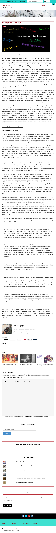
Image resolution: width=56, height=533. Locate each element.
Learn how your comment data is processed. (36, 416)
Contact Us (35, 523)
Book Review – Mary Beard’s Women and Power (26, 365)
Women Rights (12, 377)
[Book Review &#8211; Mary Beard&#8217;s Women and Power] (28, 358)
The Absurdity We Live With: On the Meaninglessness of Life (30, 478)
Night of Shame (24, 375)
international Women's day (40, 374)
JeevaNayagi (18, 54)
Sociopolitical (10, 372)
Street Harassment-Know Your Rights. (34, 170)
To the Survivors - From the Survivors (25, 474)
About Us (4, 523)
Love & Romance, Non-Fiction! (23, 470)
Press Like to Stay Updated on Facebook (28, 444)
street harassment (36, 375)
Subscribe (7, 505)
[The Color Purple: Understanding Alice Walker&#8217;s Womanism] (45, 358)
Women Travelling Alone (22, 461)
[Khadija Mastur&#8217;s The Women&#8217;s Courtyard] (10, 358)
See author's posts (21, 332)
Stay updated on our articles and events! (16, 1)
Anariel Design (15, 530)
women (43, 375)
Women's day (20, 377)
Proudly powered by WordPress (10, 528)
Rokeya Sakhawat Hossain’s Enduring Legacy (27, 466)
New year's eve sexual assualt (13, 375)
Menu (43, 5)
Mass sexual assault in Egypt (10, 130)
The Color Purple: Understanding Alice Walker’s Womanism (45, 365)
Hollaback (35, 168)
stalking (30, 375)
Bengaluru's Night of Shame (12, 374)
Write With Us (26, 523)
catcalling (22, 374)
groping (27, 374)
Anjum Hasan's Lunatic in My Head (24, 482)
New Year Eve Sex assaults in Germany (12, 126)
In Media (14, 523)
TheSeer (6, 6)
